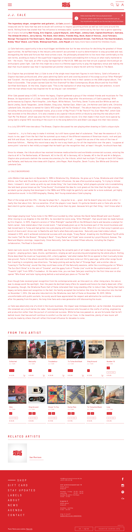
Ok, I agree (84, 529)
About (14, 500)
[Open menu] (10, 4)
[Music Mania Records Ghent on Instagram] (122, 485)
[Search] (112, 4)
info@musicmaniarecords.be (71, 478)
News (13, 505)
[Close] (122, 15)
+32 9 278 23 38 (66, 480)
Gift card (18, 485)
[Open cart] (117, 4)
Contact (16, 515)
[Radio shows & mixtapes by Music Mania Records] (122, 498)
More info (29, 529)
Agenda (15, 510)
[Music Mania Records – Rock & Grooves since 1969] (66, 4)
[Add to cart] (24, 375)
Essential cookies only (109, 529)
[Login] (122, 4)
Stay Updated (22, 490)
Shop (22, 480)
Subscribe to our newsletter (71, 516)
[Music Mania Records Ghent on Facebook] (122, 479)
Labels (15, 495)
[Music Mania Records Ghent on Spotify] (122, 492)
